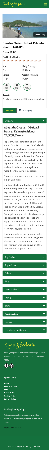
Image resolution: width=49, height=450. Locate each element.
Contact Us (9, 393)
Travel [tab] (7, 305)
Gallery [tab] (8, 273)
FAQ (6, 389)
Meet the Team (10, 386)
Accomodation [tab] (11, 313)
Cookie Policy (10, 396)
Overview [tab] (9, 120)
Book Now (10, 110)
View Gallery (40, 34)
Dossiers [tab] (8, 321)
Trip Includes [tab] (10, 265)
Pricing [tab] (8, 297)
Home (6, 383)
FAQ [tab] (7, 281)
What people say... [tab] (12, 289)
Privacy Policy (10, 399)
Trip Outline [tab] (10, 257)
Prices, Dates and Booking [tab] (16, 330)
